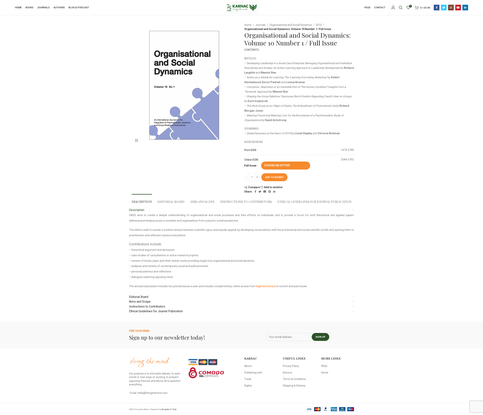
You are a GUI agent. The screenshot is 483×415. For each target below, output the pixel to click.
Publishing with (253, 372)
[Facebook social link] (436, 7)
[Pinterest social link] (269, 191)
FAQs (324, 365)
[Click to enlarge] (136, 140)
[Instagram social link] (451, 7)
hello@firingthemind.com (153, 392)
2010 (319, 24)
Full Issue (250, 165)
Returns (287, 372)
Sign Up (320, 336)
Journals (260, 24)
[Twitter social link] (444, 7)
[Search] (401, 7)
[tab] (142, 200)
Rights (248, 385)
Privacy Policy (291, 365)
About (248, 365)
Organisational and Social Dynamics (290, 24)
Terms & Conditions (294, 378)
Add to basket (274, 177)
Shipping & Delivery (294, 385)
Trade (247, 378)
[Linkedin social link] (465, 7)
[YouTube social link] (458, 7)
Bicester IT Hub (169, 409)
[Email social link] (264, 191)
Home (248, 24)
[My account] (393, 7)
